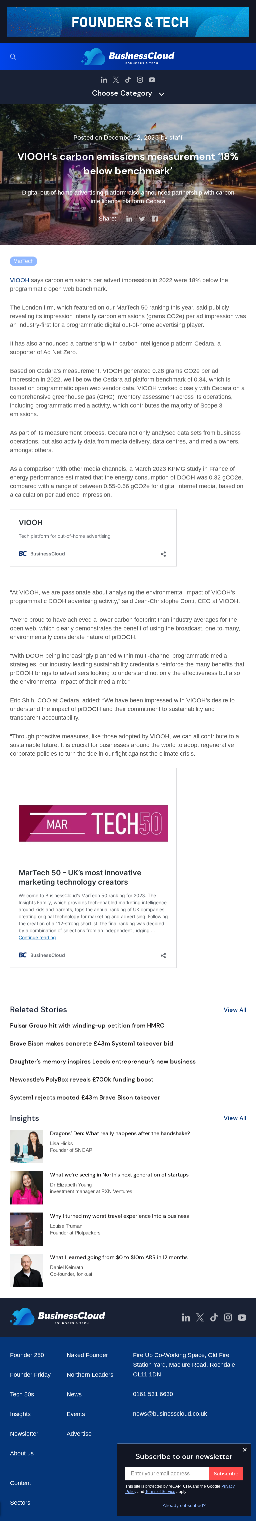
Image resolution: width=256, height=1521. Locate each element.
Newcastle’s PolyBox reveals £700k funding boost (81, 1079)
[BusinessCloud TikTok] (128, 80)
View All (235, 1010)
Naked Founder (87, 1355)
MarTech (23, 261)
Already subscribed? (184, 1505)
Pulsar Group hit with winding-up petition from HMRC (87, 1025)
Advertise (79, 1433)
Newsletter (24, 1433)
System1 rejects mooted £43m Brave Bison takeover (85, 1097)
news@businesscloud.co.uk (170, 1413)
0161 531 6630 (153, 1394)
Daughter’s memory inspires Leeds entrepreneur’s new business (103, 1061)
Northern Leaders (90, 1374)
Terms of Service (160, 1491)
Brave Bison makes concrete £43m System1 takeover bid (91, 1043)
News (74, 1394)
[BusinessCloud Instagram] (140, 80)
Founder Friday (30, 1374)
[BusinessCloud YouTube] (152, 80)
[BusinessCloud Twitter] (116, 80)
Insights (20, 1414)
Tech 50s (22, 1394)
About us (22, 1453)
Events (76, 1414)
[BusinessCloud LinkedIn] (104, 80)
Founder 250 (27, 1355)
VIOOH (19, 280)
